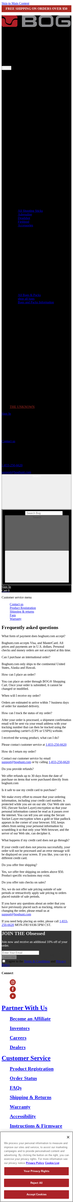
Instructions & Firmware (36, 1125)
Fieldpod (23, 221)
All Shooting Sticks (30, 210)
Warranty (15, 619)
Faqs (13, 615)
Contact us (8, 441)
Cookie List (52, 1163)
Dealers (18, 1047)
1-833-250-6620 (12, 465)
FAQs (15, 1087)
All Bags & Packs (29, 295)
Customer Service (26, 1058)
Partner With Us (24, 1007)
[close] (37, 566)
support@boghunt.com (16, 472)
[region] (36, 1167)
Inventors (20, 1028)
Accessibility (23, 1116)
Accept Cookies (36, 1194)
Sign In (6, 413)
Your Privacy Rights (36, 1171)
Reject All (36, 1182)
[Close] (68, 1137)
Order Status (23, 1078)
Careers (18, 1037)
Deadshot (24, 218)
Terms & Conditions (37, 961)
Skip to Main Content (15, 3)
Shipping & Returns (30, 1097)
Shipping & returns (22, 611)
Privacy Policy (35, 1163)
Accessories (25, 225)
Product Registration (23, 608)
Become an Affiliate (30, 1018)
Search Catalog (14, 513)
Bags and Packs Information (36, 302)
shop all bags (26, 298)
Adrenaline (25, 214)
